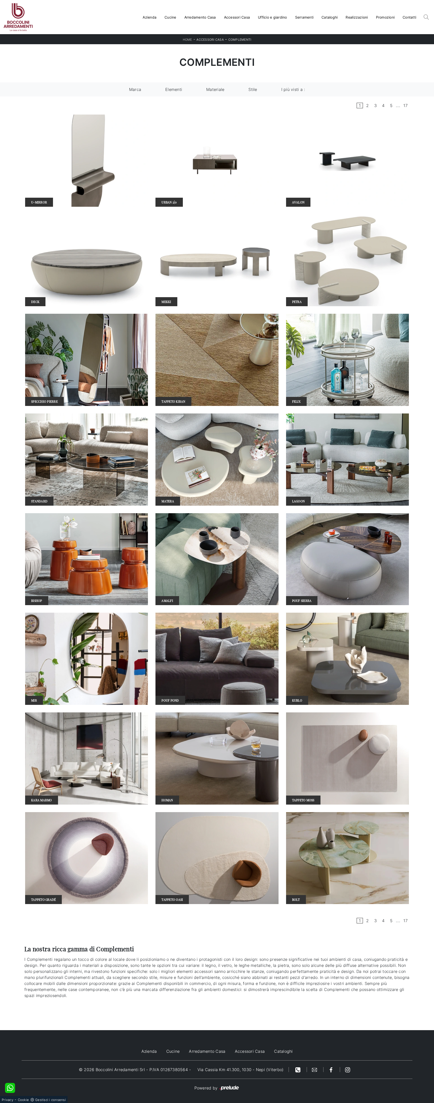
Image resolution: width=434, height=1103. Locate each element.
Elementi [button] (173, 89)
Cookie (23, 1100)
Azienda (149, 17)
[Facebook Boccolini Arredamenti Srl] (331, 1069)
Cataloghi (329, 17)
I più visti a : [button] (293, 89)
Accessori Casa (237, 17)
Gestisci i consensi (50, 1100)
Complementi (239, 39)
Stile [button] (252, 89)
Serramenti (304, 17)
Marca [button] (135, 89)
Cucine (170, 17)
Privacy (7, 1100)
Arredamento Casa (200, 17)
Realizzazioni (357, 17)
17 (405, 105)
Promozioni (385, 17)
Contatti (409, 17)
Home (187, 39)
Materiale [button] (215, 89)
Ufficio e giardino (272, 17)
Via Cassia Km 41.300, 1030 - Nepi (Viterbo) (240, 1069)
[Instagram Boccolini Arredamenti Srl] (347, 1069)
